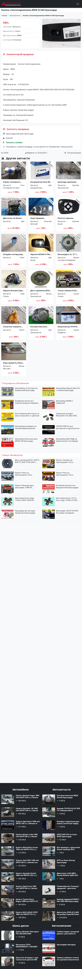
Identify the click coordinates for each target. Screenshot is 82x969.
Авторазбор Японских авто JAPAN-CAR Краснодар (26, 440)
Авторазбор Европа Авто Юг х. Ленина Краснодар (68, 389)
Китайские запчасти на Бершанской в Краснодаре (67, 486)
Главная (4, 15)
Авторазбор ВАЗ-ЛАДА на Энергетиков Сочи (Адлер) (67, 440)
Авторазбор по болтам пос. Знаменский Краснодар (26, 389)
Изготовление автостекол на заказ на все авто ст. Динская (27, 414)
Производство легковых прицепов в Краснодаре (25, 512)
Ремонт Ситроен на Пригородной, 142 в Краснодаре (64, 461)
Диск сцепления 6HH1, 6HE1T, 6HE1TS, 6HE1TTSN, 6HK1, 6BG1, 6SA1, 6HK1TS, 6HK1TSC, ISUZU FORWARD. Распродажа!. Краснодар (27, 461)
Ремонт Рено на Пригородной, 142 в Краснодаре (64, 474)
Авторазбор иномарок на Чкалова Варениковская (25, 427)
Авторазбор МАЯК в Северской (64, 402)
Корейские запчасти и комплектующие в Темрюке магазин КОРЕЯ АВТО (26, 402)
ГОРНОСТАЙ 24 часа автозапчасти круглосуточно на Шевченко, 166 (68, 427)
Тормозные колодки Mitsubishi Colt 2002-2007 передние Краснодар (66, 414)
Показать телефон (14, 142)
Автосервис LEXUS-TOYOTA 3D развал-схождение (67, 512)
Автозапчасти (15, 15)
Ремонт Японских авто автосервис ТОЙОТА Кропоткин (24, 486)
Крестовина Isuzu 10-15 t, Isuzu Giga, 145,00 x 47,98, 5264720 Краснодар (66, 499)
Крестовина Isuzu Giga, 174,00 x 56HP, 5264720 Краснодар (24, 499)
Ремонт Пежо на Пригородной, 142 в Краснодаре (23, 474)
